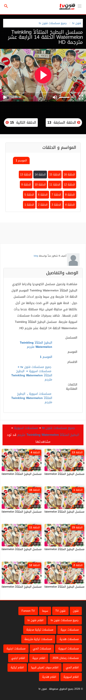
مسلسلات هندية (69, 639)
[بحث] (6, 6)
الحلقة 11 (54, 184)
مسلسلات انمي (42, 648)
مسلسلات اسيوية (40, 371)
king (36, 256)
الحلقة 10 (40, 184)
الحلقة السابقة (62, 122)
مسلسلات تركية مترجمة (38, 639)
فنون (76, 610)
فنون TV (60, 610)
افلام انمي (72, 667)
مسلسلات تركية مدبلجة (39, 629)
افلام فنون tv (35, 620)
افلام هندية (49, 676)
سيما (45, 610)
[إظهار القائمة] (79, 5)
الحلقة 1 (29, 204)
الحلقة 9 (26, 184)
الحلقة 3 (56, 204)
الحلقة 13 (25, 174)
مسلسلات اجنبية (15, 648)
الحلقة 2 (43, 204)
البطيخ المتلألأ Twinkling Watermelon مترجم (31, 375)
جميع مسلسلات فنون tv (53, 23)
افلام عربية (38, 658)
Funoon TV (28, 610)
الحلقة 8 (70, 194)
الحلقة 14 (40, 174)
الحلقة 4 (70, 204)
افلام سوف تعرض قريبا (44, 667)
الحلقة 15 (54, 174)
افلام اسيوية (71, 676)
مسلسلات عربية (70, 629)
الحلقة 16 (69, 174)
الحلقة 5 (29, 194)
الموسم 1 (21, 160)
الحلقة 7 (56, 194)
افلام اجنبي (18, 658)
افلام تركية (17, 667)
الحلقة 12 (69, 184)
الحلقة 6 (43, 194)
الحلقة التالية (22, 122)
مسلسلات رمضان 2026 (66, 658)
